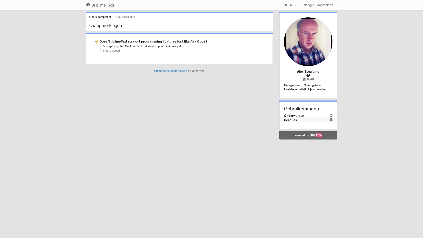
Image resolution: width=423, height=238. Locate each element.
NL (292, 5)
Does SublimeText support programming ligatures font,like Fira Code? (153, 41)
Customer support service (170, 71)
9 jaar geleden (111, 50)
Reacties (290, 120)
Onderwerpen (294, 115)
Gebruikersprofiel (100, 17)
